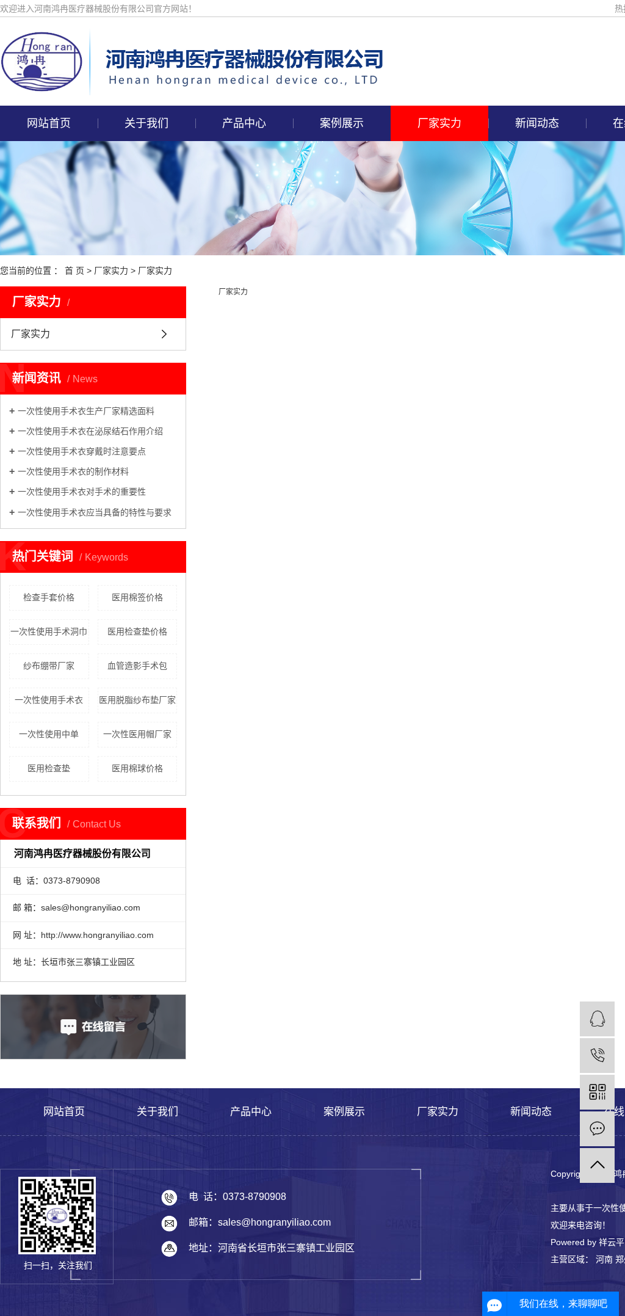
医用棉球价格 (137, 768)
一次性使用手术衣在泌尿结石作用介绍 (90, 431)
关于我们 (146, 123)
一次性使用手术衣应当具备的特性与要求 (95, 512)
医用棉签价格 (137, 597)
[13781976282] (597, 1055)
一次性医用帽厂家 (137, 734)
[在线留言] (597, 1128)
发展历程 (144, 239)
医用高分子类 (241, 239)
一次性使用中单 (49, 734)
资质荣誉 (144, 211)
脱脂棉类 (242, 211)
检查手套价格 (48, 597)
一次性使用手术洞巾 (48, 631)
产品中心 (244, 123)
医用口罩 (242, 407)
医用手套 (242, 323)
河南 (604, 1259)
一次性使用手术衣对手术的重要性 (82, 491)
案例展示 (342, 123)
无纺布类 (242, 154)
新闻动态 (537, 123)
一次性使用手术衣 (49, 700)
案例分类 (339, 154)
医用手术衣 (241, 351)
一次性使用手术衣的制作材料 (73, 471)
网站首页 (49, 123)
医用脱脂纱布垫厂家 (137, 700)
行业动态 (535, 182)
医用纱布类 (241, 295)
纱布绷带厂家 (48, 666)
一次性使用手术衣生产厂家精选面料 (86, 411)
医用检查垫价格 (137, 631)
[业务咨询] (597, 1019)
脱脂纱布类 (241, 182)
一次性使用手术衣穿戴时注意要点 (82, 451)
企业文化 (144, 182)
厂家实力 (439, 123)
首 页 (74, 270)
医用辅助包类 (241, 267)
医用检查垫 (48, 768)
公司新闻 (535, 154)
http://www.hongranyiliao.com (97, 935)
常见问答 (535, 211)
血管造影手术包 (137, 666)
